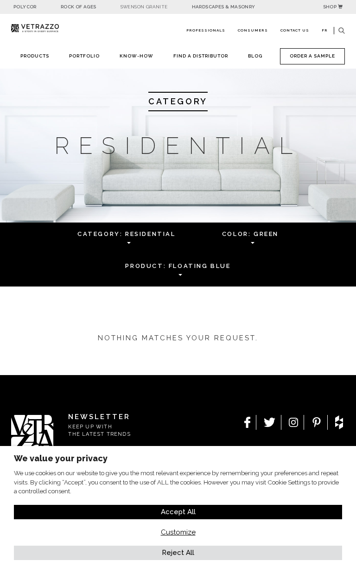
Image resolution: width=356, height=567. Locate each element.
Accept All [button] (178, 512)
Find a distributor (200, 55)
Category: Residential (126, 233)
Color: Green (250, 233)
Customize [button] (178, 532)
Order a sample (312, 55)
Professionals (205, 30)
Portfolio (84, 55)
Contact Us (294, 30)
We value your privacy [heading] (61, 458)
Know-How (136, 55)
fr (325, 30)
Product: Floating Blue (177, 265)
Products (34, 55)
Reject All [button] (178, 552)
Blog (255, 55)
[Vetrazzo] (35, 28)
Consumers (253, 30)
